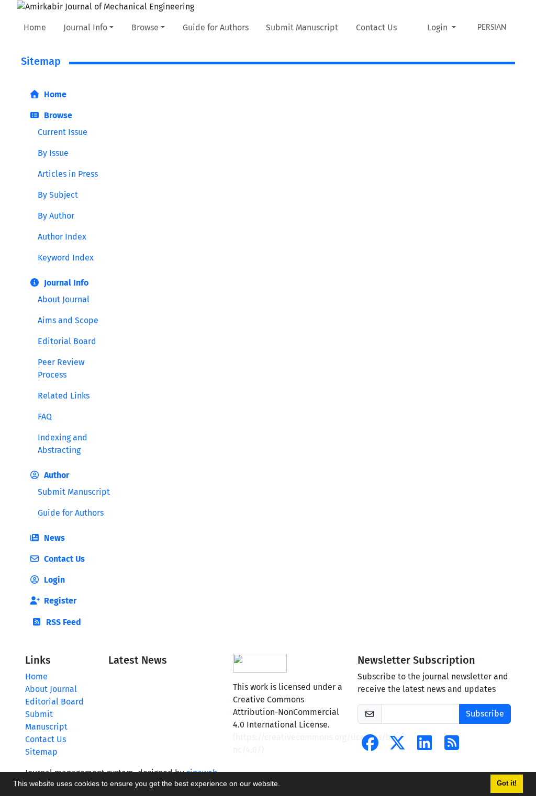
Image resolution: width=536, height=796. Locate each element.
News (53, 538)
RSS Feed (62, 622)
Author (55, 475)
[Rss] (451, 746)
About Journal (64, 299)
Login (438, 27)
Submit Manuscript (302, 27)
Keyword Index (66, 258)
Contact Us (376, 27)
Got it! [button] (507, 783)
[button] (283, 785)
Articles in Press (68, 174)
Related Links (64, 396)
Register (59, 601)
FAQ (45, 417)
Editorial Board (67, 341)
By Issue (53, 153)
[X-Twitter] (397, 746)
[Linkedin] (424, 746)
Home (35, 27)
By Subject (58, 195)
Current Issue (62, 132)
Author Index (62, 237)
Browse (145, 27)
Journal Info (85, 27)
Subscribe (485, 714)
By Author (56, 216)
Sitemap (41, 752)
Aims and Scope (68, 320)
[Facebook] (370, 746)
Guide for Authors (216, 27)
